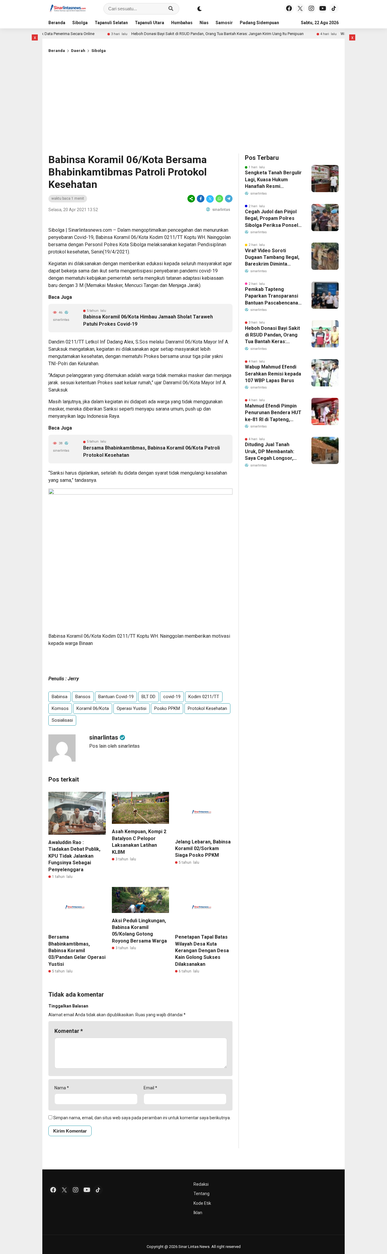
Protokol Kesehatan (207, 708)
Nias (204, 22)
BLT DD (148, 696)
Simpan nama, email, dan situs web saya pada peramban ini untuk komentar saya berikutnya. (142, 1117)
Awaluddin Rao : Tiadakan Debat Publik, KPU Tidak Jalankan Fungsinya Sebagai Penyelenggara (74, 856)
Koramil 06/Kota (92, 708)
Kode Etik (202, 1203)
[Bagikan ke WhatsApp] (219, 198)
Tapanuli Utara (149, 22)
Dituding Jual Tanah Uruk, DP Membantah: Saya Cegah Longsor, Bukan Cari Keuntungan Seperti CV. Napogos (271, 452)
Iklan (198, 1212)
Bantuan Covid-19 (116, 696)
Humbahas (182, 22)
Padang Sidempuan (259, 22)
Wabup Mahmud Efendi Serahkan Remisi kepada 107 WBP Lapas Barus (273, 373)
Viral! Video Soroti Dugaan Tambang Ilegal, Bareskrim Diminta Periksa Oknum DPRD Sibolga (272, 258)
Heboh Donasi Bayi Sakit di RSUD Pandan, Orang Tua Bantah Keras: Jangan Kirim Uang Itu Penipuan (193, 33)
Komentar (68, 1031)
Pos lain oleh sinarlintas (114, 746)
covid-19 (171, 696)
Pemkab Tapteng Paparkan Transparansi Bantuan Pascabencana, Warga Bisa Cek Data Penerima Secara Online (273, 296)
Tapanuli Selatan (111, 22)
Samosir (224, 22)
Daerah (78, 50)
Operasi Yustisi (131, 708)
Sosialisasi (62, 720)
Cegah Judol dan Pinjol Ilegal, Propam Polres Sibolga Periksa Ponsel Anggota (271, 219)
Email (150, 1087)
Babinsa (59, 696)
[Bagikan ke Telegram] (228, 198)
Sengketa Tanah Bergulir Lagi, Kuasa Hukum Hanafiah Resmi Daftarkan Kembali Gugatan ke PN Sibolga (273, 180)
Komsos (60, 708)
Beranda (56, 22)
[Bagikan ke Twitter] (210, 198)
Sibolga (80, 22)
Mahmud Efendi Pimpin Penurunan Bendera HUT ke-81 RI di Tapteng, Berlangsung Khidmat (273, 413)
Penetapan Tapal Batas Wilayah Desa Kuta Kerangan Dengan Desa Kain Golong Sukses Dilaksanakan (202, 950)
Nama (61, 1087)
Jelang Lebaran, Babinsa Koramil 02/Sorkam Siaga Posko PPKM (203, 848)
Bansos (82, 696)
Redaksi (201, 1184)
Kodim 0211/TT (203, 696)
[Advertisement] (193, 102)
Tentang (202, 1193)
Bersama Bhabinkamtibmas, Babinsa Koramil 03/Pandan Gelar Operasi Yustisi (77, 950)
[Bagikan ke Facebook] (200, 198)
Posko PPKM (167, 708)
